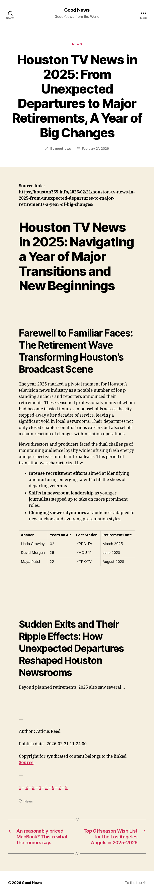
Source (26, 762)
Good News (77, 10)
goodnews (63, 148)
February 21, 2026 (95, 148)
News (77, 44)
